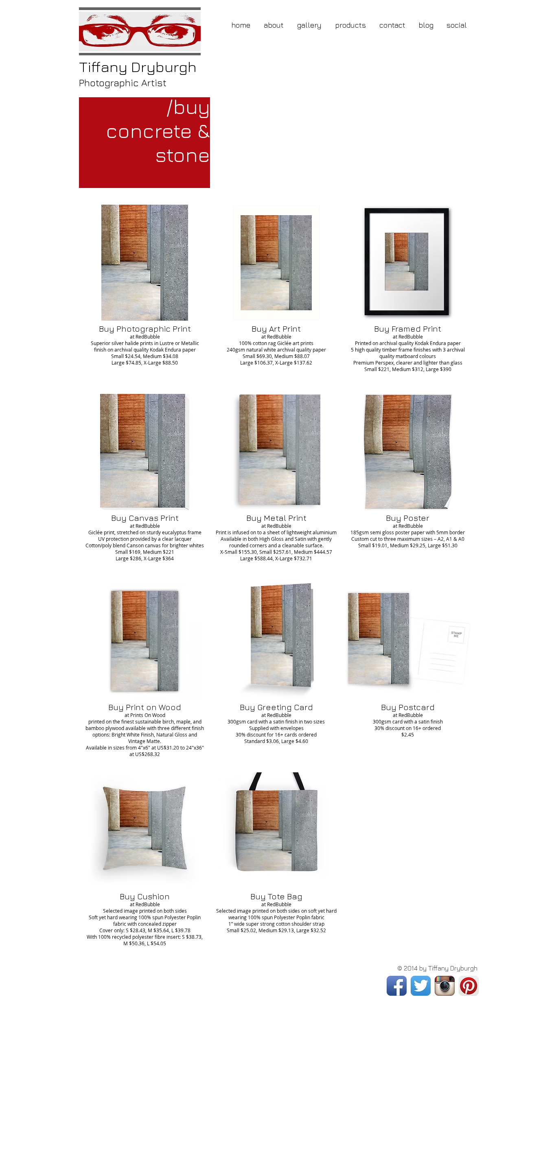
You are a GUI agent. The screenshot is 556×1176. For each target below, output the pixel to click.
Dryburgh (138, 66)
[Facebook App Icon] (397, 986)
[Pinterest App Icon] (469, 986)
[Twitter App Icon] (421, 986)
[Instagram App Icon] (445, 986)
